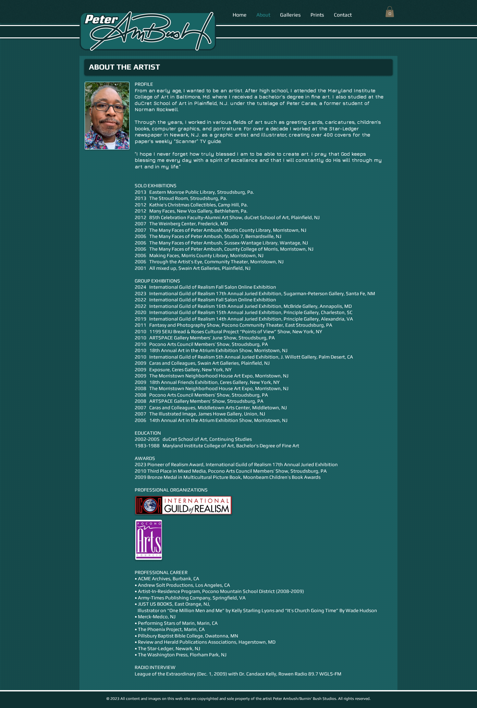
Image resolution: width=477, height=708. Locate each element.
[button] (389, 11)
